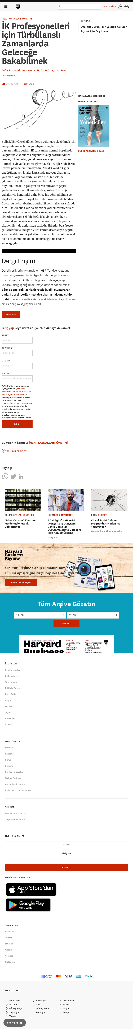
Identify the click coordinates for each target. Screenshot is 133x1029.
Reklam (9, 766)
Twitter (8, 937)
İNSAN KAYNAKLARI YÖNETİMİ (17, 18)
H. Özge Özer (45, 70)
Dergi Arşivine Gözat (91, 151)
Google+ (9, 949)
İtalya (65, 1008)
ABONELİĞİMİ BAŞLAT (21, 582)
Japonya (14, 1012)
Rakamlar (10, 718)
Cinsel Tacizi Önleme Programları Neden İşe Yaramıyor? (105, 523)
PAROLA (6, 373)
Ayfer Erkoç (9, 70)
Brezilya (13, 1004)
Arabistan (68, 1000)
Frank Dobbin (98, 531)
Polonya (40, 1012)
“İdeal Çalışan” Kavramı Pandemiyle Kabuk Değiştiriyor (20, 523)
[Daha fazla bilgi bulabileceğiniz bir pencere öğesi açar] (14, 1023)
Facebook (10, 931)
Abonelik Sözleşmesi (15, 784)
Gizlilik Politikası (20, 391)
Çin (37, 1004)
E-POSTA (6, 360)
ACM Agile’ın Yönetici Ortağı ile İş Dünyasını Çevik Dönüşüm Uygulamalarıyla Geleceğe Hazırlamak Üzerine (65, 527)
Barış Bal (52, 537)
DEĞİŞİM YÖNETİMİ (63, 515)
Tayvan (13, 1016)
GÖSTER (66, 623)
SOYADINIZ (7, 348)
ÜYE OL (17, 424)
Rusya (65, 1012)
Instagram (10, 962)
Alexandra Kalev (114, 531)
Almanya (40, 1000)
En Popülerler (12, 676)
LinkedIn (9, 943)
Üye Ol (66, 844)
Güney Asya (16, 1008)
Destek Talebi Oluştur (15, 813)
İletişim (9, 753)
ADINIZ (5, 335)
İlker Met (60, 70)
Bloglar (8, 700)
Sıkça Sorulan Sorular (15, 819)
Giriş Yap (66, 853)
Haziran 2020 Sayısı (88, 101)
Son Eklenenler (12, 670)
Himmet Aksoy (26, 70)
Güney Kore (42, 1008)
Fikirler (8, 706)
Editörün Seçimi (12, 688)
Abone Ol (11, 314)
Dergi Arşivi (10, 694)
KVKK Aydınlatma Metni (13, 394)
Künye (8, 759)
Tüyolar (8, 712)
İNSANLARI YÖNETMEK (22, 515)
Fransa (66, 1004)
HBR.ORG (14, 1000)
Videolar (9, 724)
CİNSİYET (102, 515)
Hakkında (10, 747)
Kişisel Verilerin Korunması (18, 790)
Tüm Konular (11, 682)
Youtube (9, 955)
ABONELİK (109, 6)
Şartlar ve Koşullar (14, 772)
